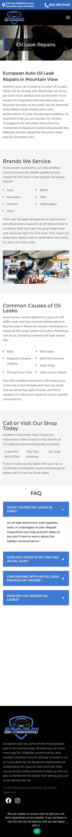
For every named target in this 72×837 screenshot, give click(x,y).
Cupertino (11, 451)
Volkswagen (48, 204)
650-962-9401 (59, 5)
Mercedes (13, 197)
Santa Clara (12, 456)
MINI (43, 197)
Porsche (12, 204)
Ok (37, 831)
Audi (10, 190)
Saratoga (32, 456)
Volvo (10, 211)
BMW (44, 190)
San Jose (54, 451)
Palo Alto (32, 451)
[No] (67, 823)
